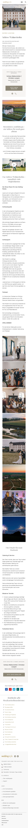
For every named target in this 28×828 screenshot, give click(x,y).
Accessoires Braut (9, 709)
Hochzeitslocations (9, 704)
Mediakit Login (6, 805)
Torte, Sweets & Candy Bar (11, 739)
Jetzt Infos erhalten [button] (14, 88)
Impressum (3, 816)
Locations (11, 33)
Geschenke (8, 734)
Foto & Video (8, 712)
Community (6, 769)
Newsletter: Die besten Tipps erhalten (13, 772)
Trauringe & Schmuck (10, 727)
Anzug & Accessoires (10, 737)
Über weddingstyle (7, 778)
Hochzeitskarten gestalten (9, 791)
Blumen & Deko (9, 729)
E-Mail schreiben (8, 766)
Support (5, 781)
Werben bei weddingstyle (9, 803)
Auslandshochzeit (9, 722)
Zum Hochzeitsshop (8, 788)
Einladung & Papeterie (10, 714)
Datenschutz (4, 818)
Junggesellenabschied (10, 744)
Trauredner (7, 724)
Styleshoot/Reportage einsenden (11, 807)
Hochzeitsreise (8, 732)
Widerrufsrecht (4, 822)
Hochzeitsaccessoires (10, 717)
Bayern (4, 33)
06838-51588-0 (7, 764)
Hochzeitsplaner (9, 719)
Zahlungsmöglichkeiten (8, 796)
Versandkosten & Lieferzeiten (10, 794)
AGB (2, 824)
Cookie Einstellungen (5, 820)
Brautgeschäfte (9, 707)
